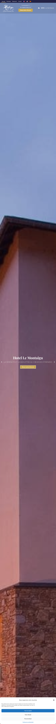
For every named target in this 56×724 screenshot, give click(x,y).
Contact (20, 1)
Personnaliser (28, 718)
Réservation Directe (25, 10)
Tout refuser (28, 714)
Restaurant (14, 1)
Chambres (8, 1)
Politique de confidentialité (28, 722)
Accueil (3, 1)
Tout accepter (28, 710)
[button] (54, 700)
